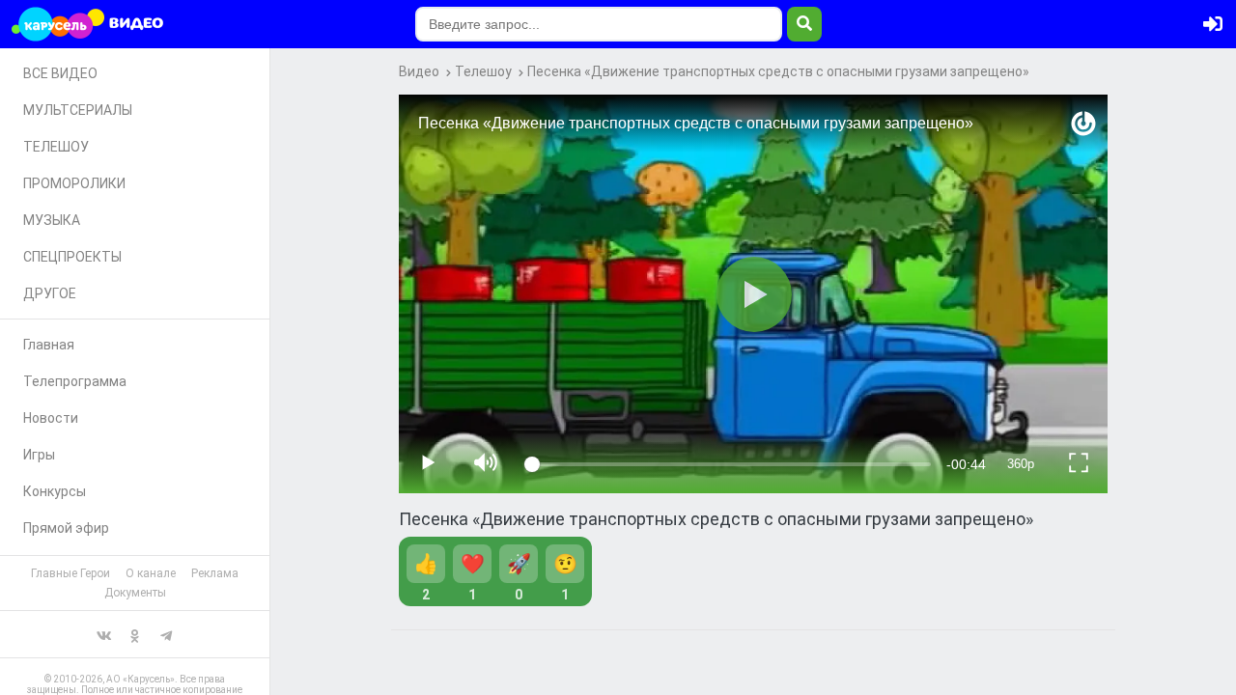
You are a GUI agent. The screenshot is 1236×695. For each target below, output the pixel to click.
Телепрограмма (74, 381)
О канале (151, 573)
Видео (419, 71)
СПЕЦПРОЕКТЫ (72, 256)
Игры (39, 454)
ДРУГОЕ (49, 293)
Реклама (215, 573)
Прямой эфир (66, 528)
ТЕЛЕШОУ (56, 146)
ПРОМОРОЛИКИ (74, 183)
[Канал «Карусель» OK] (135, 634)
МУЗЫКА (51, 220)
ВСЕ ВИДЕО (60, 73)
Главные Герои (70, 573)
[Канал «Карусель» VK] (104, 634)
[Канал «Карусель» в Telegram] (166, 634)
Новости (50, 418)
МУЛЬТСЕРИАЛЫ (77, 110)
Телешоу (483, 71)
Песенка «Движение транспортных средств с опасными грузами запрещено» (778, 71)
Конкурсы (54, 491)
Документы (135, 592)
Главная (48, 344)
